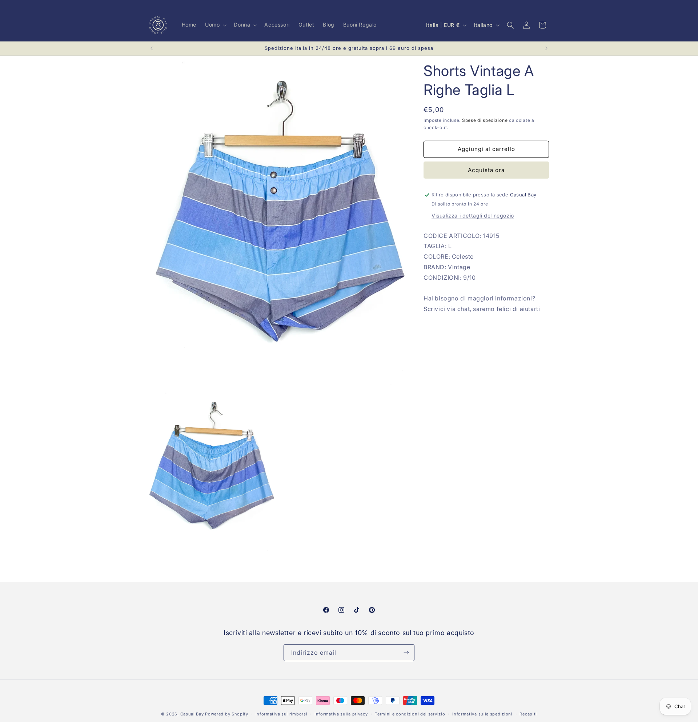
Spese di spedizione (485, 120)
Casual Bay (192, 714)
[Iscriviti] (406, 652)
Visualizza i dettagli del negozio (473, 215)
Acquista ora (486, 170)
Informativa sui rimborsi (282, 714)
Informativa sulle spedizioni (482, 714)
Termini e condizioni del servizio (410, 714)
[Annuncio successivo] (546, 48)
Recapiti (528, 714)
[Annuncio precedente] (152, 48)
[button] (215, 24)
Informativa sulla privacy (341, 714)
